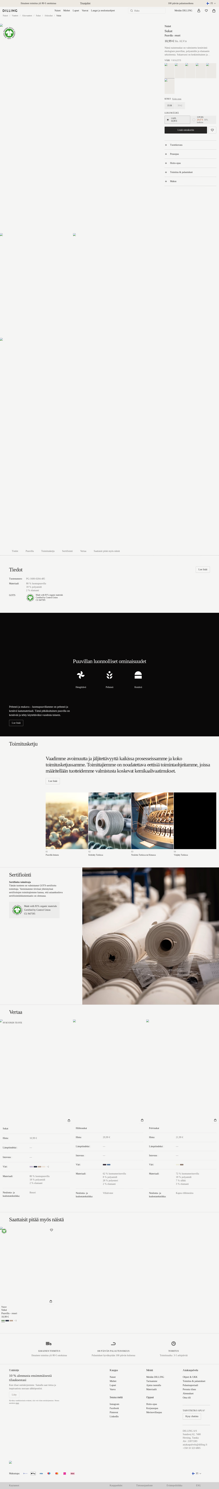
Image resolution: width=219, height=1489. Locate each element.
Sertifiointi (67, 551)
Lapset (76, 10)
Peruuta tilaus (189, 1389)
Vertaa (83, 551)
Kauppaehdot (116, 1485)
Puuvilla (30, 551)
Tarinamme (151, 1381)
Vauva (112, 1389)
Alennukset (188, 1393)
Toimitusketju (48, 551)
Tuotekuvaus (176, 145)
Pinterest (114, 1412)
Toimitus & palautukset (181, 172)
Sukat (38, 15)
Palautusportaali (190, 1385)
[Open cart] (213, 10)
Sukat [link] (58, 15)
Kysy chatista (191, 1416)
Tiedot (15, 551)
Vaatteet (15, 15)
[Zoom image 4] (73, 442)
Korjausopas (152, 1408)
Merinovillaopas (154, 1412)
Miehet (66, 10)
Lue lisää (202, 569)
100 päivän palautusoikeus (180, 3)
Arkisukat (48, 15)
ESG (198, 1485)
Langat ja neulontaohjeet (103, 10)
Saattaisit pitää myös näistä (107, 551)
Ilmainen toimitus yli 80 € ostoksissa (38, 3)
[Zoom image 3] (109, 285)
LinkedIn (114, 1416)
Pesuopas (174, 154)
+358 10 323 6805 (192, 1448)
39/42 (180, 105)
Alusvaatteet (27, 15)
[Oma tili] (198, 10)
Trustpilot (85, 3)
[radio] (167, 119)
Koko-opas (176, 99)
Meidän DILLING (183, 10)
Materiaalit (151, 1389)
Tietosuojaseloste (144, 1485)
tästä (17, 1403)
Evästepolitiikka (174, 1485)
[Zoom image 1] (73, 128)
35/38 (169, 105)
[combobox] (211, 3)
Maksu (173, 181)
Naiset (58, 10)
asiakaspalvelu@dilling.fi (195, 1444)
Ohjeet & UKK (190, 1377)
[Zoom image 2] (36, 285)
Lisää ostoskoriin (186, 130)
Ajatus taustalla (153, 1385)
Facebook (114, 1408)
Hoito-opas (175, 163)
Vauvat (85, 10)
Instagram (114, 1404)
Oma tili (187, 1397)
